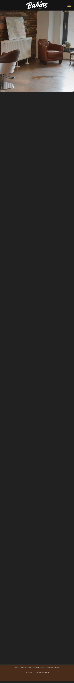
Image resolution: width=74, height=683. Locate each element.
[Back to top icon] (67, 676)
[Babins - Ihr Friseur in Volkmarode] (37, 5)
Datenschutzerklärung (42, 672)
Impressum (28, 672)
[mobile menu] (69, 5)
